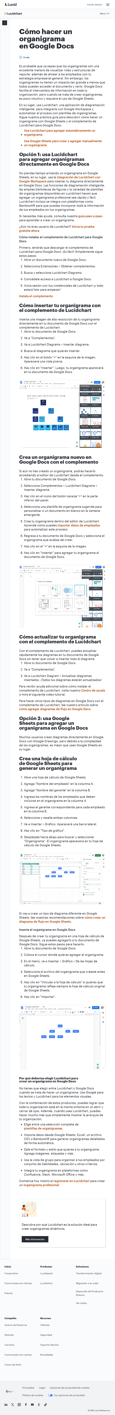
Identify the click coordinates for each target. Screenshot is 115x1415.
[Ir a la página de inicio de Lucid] (14, 4)
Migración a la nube (87, 1283)
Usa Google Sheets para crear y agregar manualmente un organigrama (63, 143)
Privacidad (28, 1387)
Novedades (46, 1354)
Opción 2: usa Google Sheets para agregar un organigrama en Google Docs (5, 70)
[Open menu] (4, 22)
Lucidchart (46, 1283)
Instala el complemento (36, 296)
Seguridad (46, 1334)
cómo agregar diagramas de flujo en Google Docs (55, 709)
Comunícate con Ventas (18, 1283)
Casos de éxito (12, 1364)
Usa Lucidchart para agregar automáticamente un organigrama (59, 132)
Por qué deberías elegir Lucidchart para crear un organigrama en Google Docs (8, 93)
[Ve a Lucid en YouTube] (32, 1404)
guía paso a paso (90, 216)
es (10, 1391)
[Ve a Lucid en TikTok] (45, 1404)
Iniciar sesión (94, 4)
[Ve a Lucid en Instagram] (19, 1404)
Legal (42, 1387)
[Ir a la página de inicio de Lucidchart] (14, 14)
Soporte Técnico (49, 1344)
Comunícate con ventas (18, 1354)
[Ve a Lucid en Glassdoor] (38, 1404)
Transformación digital (89, 1273)
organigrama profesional (41, 1185)
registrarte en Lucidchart (71, 1181)
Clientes (45, 1324)
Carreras (9, 1344)
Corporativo (11, 1273)
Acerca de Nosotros (15, 1324)
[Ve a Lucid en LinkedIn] (5, 1404)
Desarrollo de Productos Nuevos (89, 1293)
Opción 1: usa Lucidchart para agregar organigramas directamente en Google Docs (5, 50)
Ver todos (81, 1303)
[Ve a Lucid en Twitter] (12, 1404)
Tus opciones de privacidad (69, 1395)
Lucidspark (46, 1273)
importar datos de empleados (79, 525)
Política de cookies (32, 1395)
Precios (8, 1293)
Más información (35, 1239)
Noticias (9, 1334)
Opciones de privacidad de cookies (70, 1387)
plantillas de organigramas (43, 1128)
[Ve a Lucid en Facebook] (25, 1404)
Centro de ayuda (93, 690)
